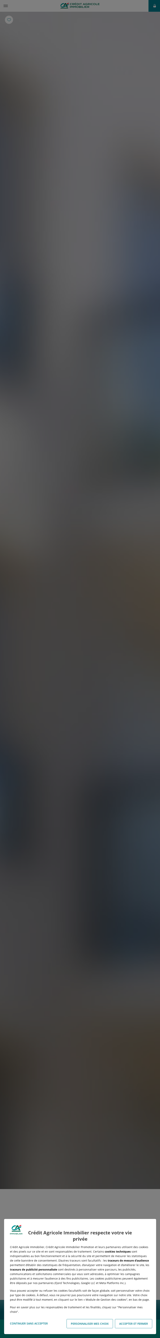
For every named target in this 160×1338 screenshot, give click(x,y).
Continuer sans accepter (29, 1323)
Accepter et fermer (133, 1323)
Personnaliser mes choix (90, 1323)
